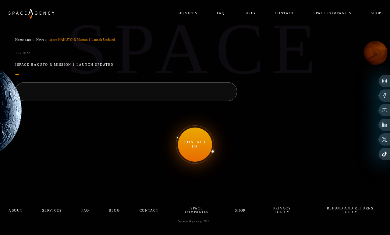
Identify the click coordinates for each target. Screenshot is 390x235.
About (16, 210)
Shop (376, 13)
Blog (250, 13)
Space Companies (332, 13)
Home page (23, 39)
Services (187, 13)
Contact (284, 13)
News (40, 39)
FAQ (221, 13)
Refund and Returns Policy (350, 210)
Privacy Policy (282, 210)
